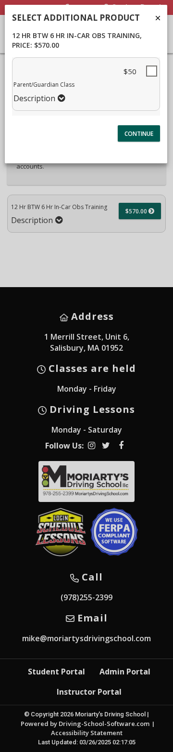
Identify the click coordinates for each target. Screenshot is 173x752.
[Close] (158, 18)
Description (34, 98)
